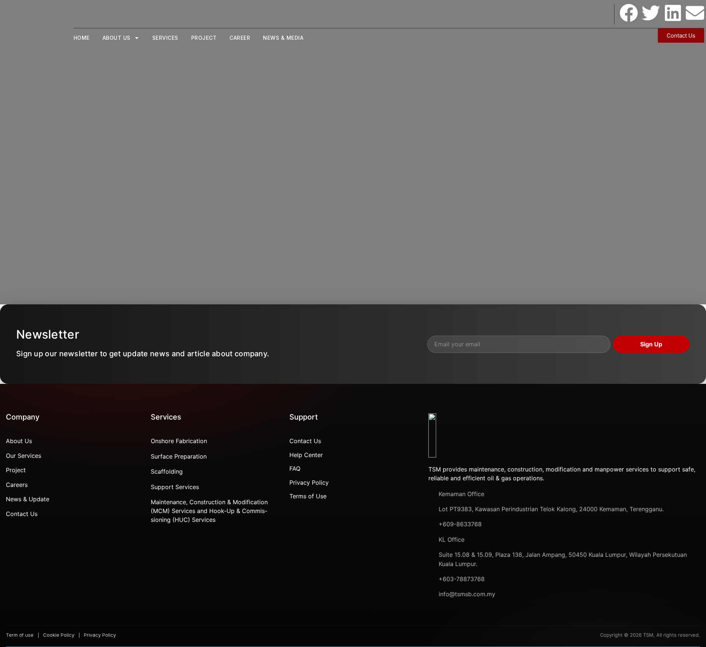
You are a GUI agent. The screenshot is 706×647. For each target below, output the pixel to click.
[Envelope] (695, 13)
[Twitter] (651, 13)
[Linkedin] (673, 13)
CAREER (239, 38)
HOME (82, 38)
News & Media (283, 38)
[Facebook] (629, 13)
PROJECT (204, 38)
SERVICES (165, 38)
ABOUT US (117, 38)
